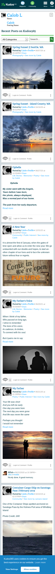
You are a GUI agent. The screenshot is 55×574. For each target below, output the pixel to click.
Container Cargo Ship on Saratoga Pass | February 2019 (31, 489)
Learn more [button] (40, 562)
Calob (24, 50)
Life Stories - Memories (22, 176)
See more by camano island (35, 499)
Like (10, 475)
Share (24, 53)
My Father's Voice (22, 300)
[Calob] (3, 15)
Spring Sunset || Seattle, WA (27, 47)
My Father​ (18, 388)
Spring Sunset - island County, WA (31, 103)
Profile (31, 50)
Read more (8, 208)
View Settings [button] (12, 569)
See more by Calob (33, 55)
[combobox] (14, 39)
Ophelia (16, 167)
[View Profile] (7, 50)
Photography (18, 55)
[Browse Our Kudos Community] (9, 4)
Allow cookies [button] (30, 569)
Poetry (37, 176)
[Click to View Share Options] (51, 15)
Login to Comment (19, 95)
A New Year (18, 227)
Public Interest (30, 235)
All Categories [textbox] (10, 39)
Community (17, 235)
